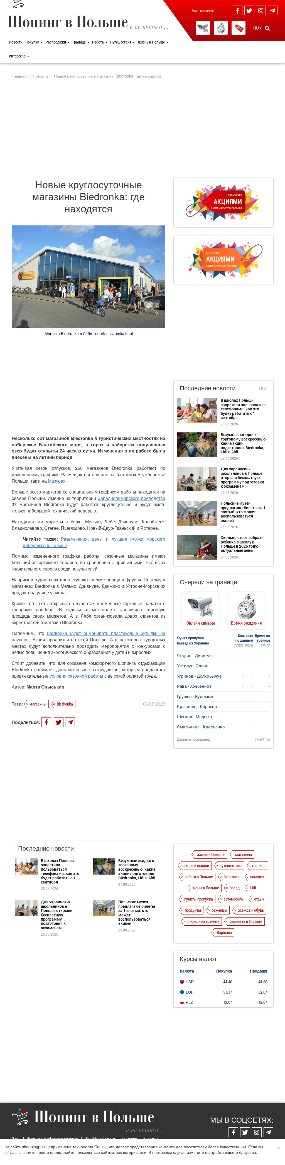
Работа (98, 42)
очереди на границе (202, 921)
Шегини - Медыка (194, 716)
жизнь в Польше (211, 854)
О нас (16, 1138)
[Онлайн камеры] (203, 28)
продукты (193, 910)
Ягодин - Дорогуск (195, 655)
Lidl (253, 887)
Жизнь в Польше (152, 42)
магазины (38, 704)
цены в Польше (206, 887)
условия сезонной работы (76, 676)
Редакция (129, 1138)
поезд (235, 887)
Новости (16, 42)
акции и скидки (196, 865)
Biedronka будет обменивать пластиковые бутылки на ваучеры (88, 636)
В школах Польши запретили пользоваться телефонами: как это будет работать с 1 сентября (60, 871)
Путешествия (121, 42)
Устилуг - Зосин (192, 665)
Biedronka (65, 704)
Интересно (17, 56)
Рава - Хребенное (194, 686)
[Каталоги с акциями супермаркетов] (238, 28)
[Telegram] (272, 10)
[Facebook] (237, 10)
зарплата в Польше (246, 921)
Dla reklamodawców (100, 1138)
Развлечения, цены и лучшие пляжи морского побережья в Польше (94, 542)
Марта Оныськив (45, 686)
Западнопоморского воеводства (131, 498)
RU (256, 28)
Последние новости (207, 387)
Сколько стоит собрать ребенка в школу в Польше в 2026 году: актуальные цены (242, 544)
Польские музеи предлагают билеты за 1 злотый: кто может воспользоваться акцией (136, 912)
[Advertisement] (142, 128)
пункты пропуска (198, 899)
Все (263, 388)
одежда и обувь (251, 910)
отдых (259, 899)
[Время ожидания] (221, 28)
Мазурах (56, 481)
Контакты (151, 1138)
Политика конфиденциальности (52, 1138)
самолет (257, 876)
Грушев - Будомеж (195, 696)
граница (259, 865)
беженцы (219, 910)
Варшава (224, 932)
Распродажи (56, 42)
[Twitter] (249, 10)
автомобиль (233, 899)
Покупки (32, 42)
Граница (79, 42)
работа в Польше (199, 876)
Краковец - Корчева (197, 706)
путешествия (231, 865)
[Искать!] (267, 28)
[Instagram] (261, 10)
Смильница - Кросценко (201, 727)
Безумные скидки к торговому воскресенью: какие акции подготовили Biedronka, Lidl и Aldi (136, 869)
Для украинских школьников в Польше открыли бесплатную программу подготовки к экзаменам (56, 914)
